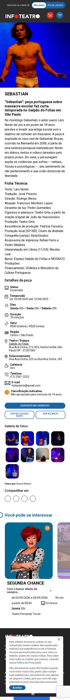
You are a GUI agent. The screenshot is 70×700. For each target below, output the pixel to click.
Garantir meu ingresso (35, 405)
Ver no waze (50, 413)
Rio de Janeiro (55, 5)
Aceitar (17, 687)
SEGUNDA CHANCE (25, 583)
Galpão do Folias (19, 343)
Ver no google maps (19, 414)
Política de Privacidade (29, 662)
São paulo (39, 5)
